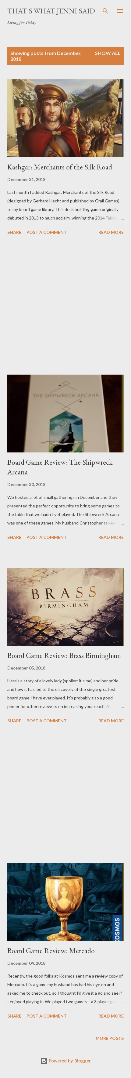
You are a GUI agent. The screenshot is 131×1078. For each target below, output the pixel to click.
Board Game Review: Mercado (51, 950)
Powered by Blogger (69, 1061)
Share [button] (14, 232)
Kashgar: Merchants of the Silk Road (59, 167)
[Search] (105, 11)
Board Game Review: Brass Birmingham (64, 655)
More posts (110, 1038)
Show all (108, 53)
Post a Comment (47, 232)
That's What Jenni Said (51, 11)
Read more (111, 232)
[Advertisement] (65, 306)
